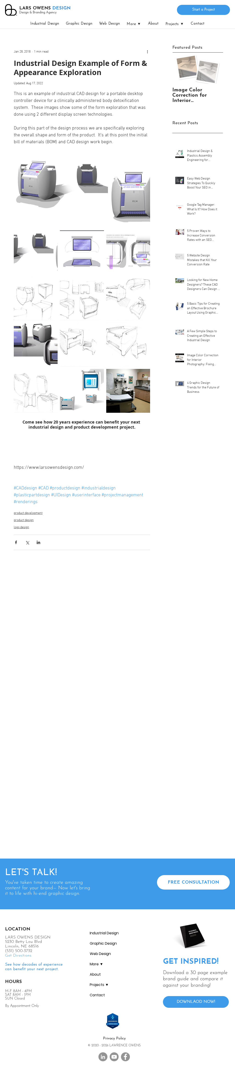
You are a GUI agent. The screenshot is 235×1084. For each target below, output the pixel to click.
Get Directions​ (18, 956)
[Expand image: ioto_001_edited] (36, 252)
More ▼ (96, 964)
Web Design (100, 953)
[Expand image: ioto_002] (128, 252)
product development (28, 513)
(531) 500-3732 (18, 951)
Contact (97, 995)
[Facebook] (125, 1056)
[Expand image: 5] (128, 344)
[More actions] (147, 51)
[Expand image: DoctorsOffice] (128, 391)
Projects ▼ (99, 984)
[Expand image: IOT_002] (82, 391)
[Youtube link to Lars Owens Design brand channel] (114, 1056)
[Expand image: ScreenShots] (82, 252)
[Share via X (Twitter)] (27, 542)
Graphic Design (103, 943)
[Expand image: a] (36, 391)
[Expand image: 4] (36, 298)
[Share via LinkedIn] (38, 542)
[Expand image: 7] (82, 344)
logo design (21, 527)
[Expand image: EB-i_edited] (36, 344)
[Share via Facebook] (16, 542)
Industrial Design (104, 933)
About (95, 974)
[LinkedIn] (102, 1056)
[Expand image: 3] (82, 298)
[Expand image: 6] (128, 298)
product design (24, 520)
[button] (175, 24)
